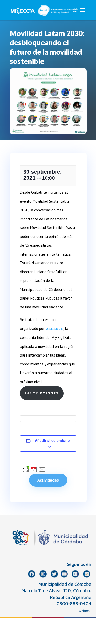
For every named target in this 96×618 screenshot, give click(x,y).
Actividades (48, 480)
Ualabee (54, 328)
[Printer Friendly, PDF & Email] (34, 469)
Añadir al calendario (52, 440)
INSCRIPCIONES (42, 393)
